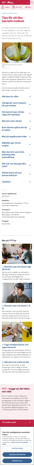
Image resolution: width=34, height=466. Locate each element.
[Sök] (32, 2)
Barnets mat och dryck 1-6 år (16, 307)
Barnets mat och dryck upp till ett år (16, 268)
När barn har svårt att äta (16, 362)
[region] (17, 446)
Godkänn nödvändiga (17, 454)
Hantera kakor (17, 448)
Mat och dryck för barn (10, 13)
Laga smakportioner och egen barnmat (15, 345)
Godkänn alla (17, 461)
